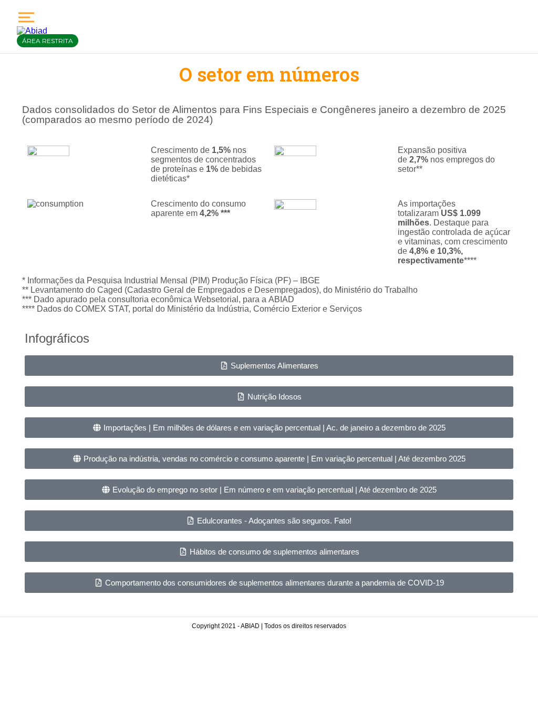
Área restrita (47, 41)
